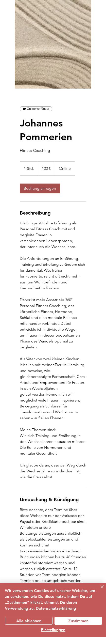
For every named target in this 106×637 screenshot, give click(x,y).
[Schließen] (99, 590)
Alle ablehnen (28, 621)
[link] (40, 188)
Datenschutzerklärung (56, 608)
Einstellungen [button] (53, 629)
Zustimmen (78, 621)
